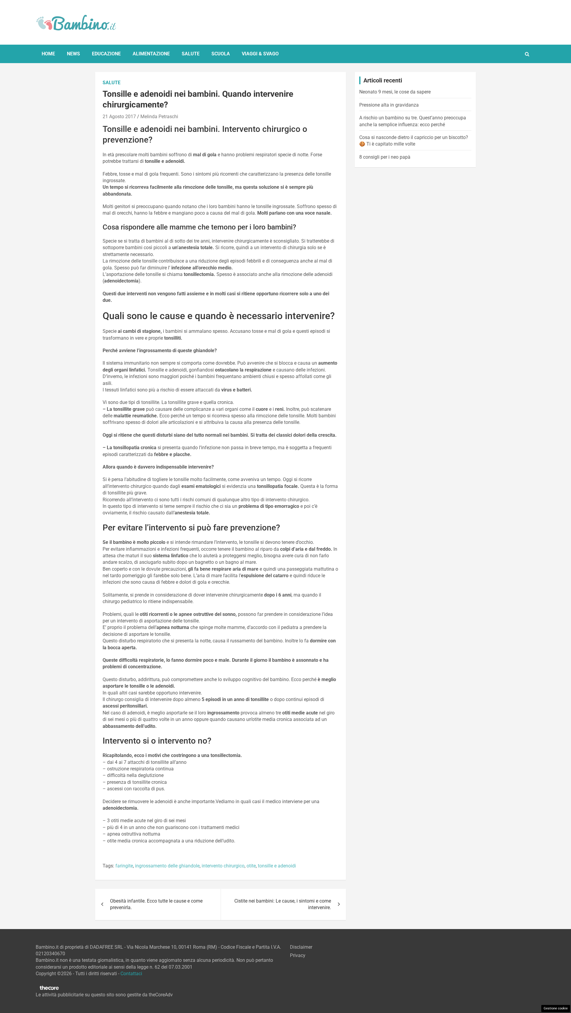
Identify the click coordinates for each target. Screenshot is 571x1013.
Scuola (220, 54)
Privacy (297, 955)
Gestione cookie (556, 1008)
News (73, 54)
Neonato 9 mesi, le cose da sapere (395, 92)
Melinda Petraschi (159, 116)
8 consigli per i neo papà (384, 157)
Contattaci (131, 973)
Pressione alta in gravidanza (389, 105)
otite (251, 866)
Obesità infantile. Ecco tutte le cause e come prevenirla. (156, 904)
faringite (124, 866)
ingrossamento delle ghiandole (167, 866)
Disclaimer (301, 947)
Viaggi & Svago (260, 54)
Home (48, 54)
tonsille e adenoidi (277, 866)
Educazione (106, 54)
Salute (191, 54)
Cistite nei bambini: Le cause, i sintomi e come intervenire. (282, 904)
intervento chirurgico (223, 866)
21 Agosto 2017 (119, 116)
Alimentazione (151, 54)
